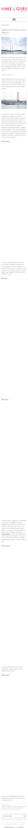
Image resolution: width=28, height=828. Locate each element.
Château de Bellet (5, 534)
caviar (16, 806)
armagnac (9, 806)
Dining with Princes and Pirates (13, 31)
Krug (18, 807)
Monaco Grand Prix (5, 809)
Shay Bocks (15, 822)
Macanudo (21, 807)
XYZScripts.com (21, 827)
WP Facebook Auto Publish (8, 827)
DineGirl (14, 8)
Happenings (8, 805)
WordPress (22, 824)
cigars (6, 807)
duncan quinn (10, 807)
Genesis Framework (8, 824)
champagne (20, 806)
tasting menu (17, 809)
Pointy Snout (12, 809)
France (15, 807)
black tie (13, 806)
